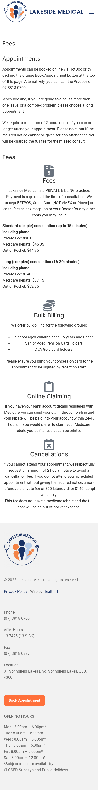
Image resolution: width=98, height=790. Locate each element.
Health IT (51, 591)
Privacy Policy (15, 591)
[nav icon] (91, 12)
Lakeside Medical (56, 11)
